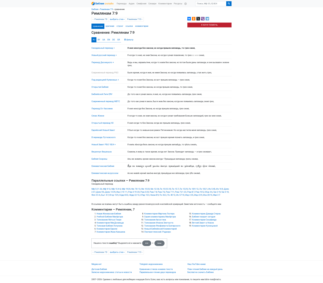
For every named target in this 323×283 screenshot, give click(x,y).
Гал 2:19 (217, 192)
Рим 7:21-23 (180, 192)
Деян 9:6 (100, 192)
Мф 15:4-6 (116, 189)
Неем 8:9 (154, 195)
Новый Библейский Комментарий (160, 229)
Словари (152, 3)
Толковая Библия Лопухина (109, 226)
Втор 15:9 (113, 195)
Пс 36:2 (162, 195)
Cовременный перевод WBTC (105, 101)
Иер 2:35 (189, 195)
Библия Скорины (99, 159)
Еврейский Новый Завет (103, 130)
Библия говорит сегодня (203, 216)
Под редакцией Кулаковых (104, 80)
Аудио (131, 3)
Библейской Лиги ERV (101, 94)
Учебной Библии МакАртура (110, 216)
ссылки (129, 26)
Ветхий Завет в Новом (203, 223)
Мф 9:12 (107, 189)
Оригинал (110, 26)
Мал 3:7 (216, 195)
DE (113, 39)
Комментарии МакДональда (110, 223)
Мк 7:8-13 (135, 189)
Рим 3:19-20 (134, 192)
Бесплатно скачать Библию (200, 272)
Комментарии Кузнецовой (205, 226)
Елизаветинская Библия (102, 166)
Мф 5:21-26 (96, 189)
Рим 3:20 (144, 192)
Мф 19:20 (126, 189)
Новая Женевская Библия (109, 213)
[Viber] (203, 18)
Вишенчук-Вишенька (101, 152)
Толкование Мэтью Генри (109, 220)
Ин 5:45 (211, 189)
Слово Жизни (97, 116)
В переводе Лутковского (103, 137)
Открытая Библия (99, 87)
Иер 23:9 (198, 195)
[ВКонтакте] (189, 18)
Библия (94, 9)
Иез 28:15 (207, 195)
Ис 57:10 (180, 195)
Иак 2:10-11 (121, 192)
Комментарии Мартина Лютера (159, 213)
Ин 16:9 (219, 189)
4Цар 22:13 (134, 195)
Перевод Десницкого (101, 62)
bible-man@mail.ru (213, 279)
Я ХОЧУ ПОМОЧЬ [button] (209, 25)
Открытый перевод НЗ (102, 123)
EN (108, 39)
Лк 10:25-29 (165, 189)
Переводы (122, 3)
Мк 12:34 (155, 189)
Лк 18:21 (203, 189)
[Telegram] (207, 18)
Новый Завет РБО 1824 (102, 144)
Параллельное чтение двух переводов (157, 272)
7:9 (106, 9)
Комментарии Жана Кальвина (111, 232)
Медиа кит (96, 264)
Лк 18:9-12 (193, 189)
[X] (198, 18)
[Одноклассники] (193, 18)
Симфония (141, 3)
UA (103, 39)
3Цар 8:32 (123, 195)
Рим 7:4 (153, 192)
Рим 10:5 (199, 192)
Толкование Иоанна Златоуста (158, 223)
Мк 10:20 (145, 189)
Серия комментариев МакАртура (160, 216)
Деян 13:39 (110, 192)
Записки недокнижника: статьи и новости (111, 272)
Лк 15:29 (184, 189)
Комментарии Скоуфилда (204, 220)
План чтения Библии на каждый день (205, 269)
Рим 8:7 (190, 192)
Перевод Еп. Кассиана (102, 108)
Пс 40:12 (171, 195)
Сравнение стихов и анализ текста (156, 269)
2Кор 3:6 (208, 192)
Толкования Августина (155, 220)
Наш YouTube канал (196, 264)
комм (141, 26)
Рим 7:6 (161, 192)
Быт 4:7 (105, 195)
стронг (120, 26)
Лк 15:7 (175, 189)
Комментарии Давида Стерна (206, 213)
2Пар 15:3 (144, 195)
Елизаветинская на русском (104, 173)
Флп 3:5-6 (95, 195)
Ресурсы (178, 3)
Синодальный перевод (102, 48)
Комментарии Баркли (107, 229)
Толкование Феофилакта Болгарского (162, 226)
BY (99, 39)
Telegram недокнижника (151, 264)
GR (118, 39)
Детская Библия (99, 269)
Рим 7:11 (170, 192)
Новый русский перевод (103, 55)
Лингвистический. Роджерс (157, 232)
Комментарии (165, 3)
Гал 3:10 (225, 192)
